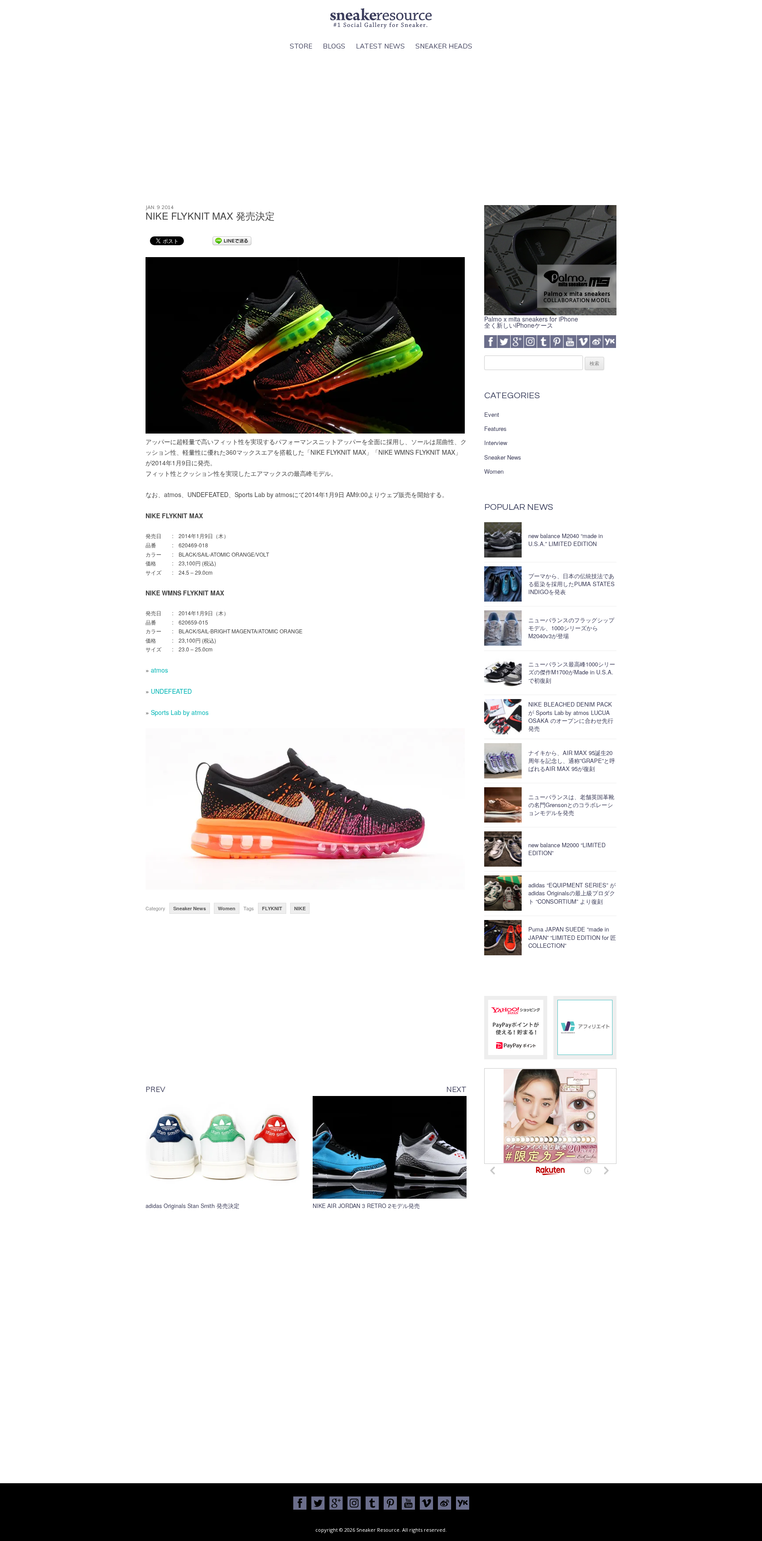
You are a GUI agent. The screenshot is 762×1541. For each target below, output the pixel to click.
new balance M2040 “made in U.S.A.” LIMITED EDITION (565, 539)
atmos (159, 670)
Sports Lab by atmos (180, 712)
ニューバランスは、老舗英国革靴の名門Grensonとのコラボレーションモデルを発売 (571, 805)
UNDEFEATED (171, 691)
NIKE (300, 908)
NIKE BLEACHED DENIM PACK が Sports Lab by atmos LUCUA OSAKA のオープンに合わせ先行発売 (570, 716)
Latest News (380, 46)
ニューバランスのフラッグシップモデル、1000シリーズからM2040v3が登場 (571, 628)
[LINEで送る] (232, 240)
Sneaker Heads (443, 46)
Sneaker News (189, 908)
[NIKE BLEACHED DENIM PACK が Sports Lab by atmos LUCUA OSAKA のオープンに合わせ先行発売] (503, 716)
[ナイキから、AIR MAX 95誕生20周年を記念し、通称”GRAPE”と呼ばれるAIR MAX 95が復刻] (503, 760)
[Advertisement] (381, 128)
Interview (495, 443)
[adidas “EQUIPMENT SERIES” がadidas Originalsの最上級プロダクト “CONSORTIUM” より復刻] (503, 893)
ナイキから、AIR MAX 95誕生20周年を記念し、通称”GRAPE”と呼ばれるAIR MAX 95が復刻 (571, 760)
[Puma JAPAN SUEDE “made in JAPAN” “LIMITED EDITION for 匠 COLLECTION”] (503, 937)
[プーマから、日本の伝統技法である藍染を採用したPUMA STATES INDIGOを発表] (503, 584)
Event (491, 415)
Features (495, 429)
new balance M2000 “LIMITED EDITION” (566, 849)
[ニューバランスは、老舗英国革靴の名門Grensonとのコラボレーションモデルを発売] (503, 805)
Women (226, 908)
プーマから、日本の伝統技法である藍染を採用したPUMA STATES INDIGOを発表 (571, 584)
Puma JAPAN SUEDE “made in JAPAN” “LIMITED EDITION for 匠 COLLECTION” (572, 937)
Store (301, 46)
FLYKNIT (272, 908)
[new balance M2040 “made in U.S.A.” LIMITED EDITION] (503, 539)
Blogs (334, 46)
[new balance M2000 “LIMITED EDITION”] (503, 849)
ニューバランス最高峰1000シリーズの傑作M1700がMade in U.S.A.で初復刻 (571, 672)
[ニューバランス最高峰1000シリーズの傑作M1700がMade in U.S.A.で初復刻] (503, 672)
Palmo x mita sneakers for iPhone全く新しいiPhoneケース (531, 321)
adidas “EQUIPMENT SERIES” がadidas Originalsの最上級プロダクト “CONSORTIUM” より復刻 (572, 893)
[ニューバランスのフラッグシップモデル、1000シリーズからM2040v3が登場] (503, 628)
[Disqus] (306, 1344)
